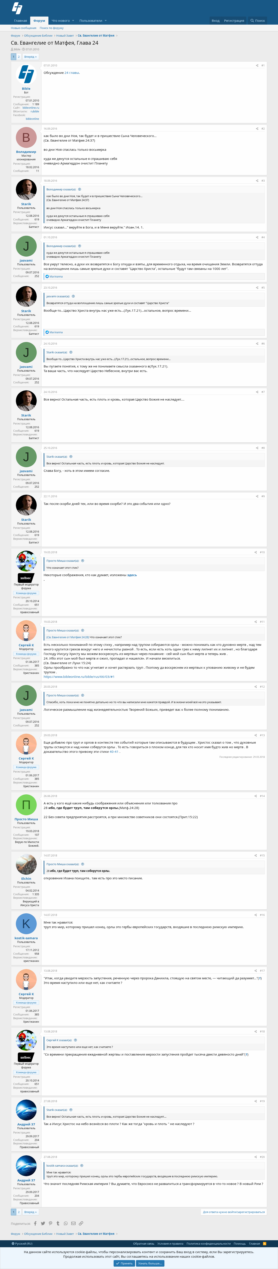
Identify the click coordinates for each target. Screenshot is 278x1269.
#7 (263, 392)
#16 (262, 915)
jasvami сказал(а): (58, 296)
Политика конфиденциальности (209, 1243)
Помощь (240, 1243)
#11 (262, 622)
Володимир (26, 151)
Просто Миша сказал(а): (63, 561)
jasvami (26, 260)
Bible (17, 49)
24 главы (72, 72)
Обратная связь (143, 1243)
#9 (263, 496)
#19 (262, 1101)
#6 (263, 343)
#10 (262, 552)
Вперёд (29, 57)
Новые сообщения (23, 28)
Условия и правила (170, 1243)
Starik (26, 204)
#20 (262, 1157)
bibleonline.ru (31, 108)
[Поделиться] (257, 65)
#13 (262, 735)
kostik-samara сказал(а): (62, 1165)
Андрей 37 (26, 1124)
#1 (263, 65)
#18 (262, 1031)
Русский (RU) (23, 1243)
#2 (263, 128)
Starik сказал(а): (57, 352)
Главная (20, 20)
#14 (262, 796)
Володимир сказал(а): (61, 189)
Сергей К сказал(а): (59, 1040)
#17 (262, 971)
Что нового (61, 20)
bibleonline (32, 119)
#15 (262, 855)
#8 (263, 448)
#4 (263, 237)
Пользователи (90, 20)
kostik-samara (26, 938)
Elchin (26, 878)
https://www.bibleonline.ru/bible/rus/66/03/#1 (79, 676)
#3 (263, 181)
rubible (35, 111)
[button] (73, 21)
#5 (263, 287)
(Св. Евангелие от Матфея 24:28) (67, 637)
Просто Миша (26, 819)
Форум (39, 20)
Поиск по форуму (52, 28)
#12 (262, 687)
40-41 (114, 751)
